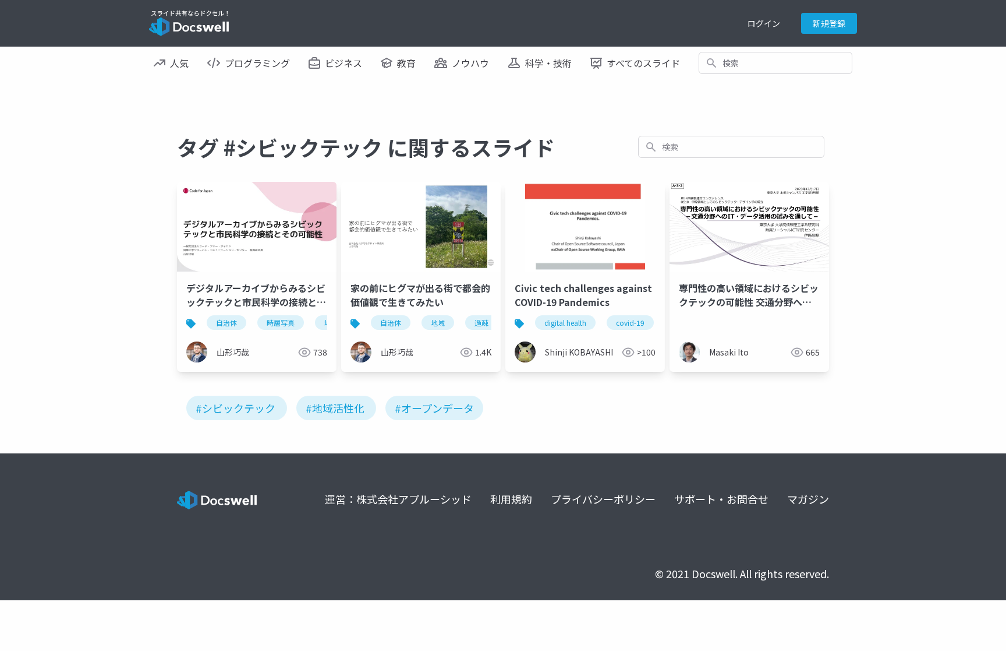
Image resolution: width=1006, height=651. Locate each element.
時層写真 (281, 323)
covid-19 (630, 323)
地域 (438, 323)
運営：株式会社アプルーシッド (398, 498)
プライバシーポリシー (603, 498)
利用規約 (511, 498)
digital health (565, 323)
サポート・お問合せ (721, 498)
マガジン (808, 498)
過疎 (481, 323)
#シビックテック (235, 408)
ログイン (764, 23)
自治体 (226, 323)
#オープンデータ (434, 408)
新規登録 (829, 23)
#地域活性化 (335, 408)
